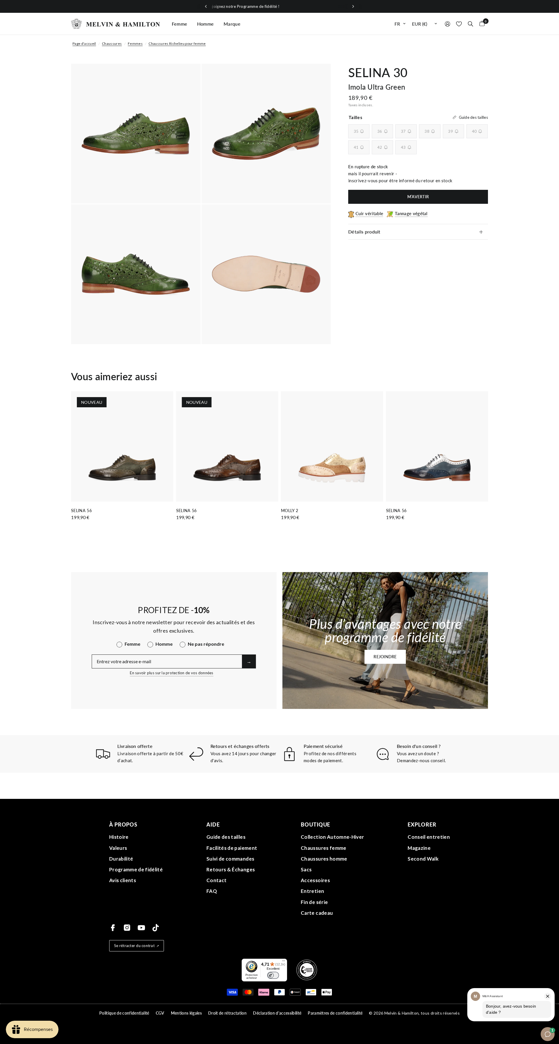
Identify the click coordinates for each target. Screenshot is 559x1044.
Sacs (306, 869)
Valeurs (118, 848)
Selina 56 (81, 510)
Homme (205, 23)
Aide (213, 824)
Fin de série (314, 902)
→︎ (249, 661)
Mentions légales (186, 1013)
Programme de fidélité (136, 869)
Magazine (419, 848)
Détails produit (364, 231)
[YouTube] (141, 927)
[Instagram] (127, 927)
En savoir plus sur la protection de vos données (171, 672)
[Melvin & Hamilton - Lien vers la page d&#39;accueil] (115, 24)
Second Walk (423, 859)
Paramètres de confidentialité (335, 1013)
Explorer (422, 824)
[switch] (273, 975)
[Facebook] (112, 927)
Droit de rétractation (227, 1013)
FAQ (211, 891)
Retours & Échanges (230, 869)
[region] (279, 6)
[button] (385, 657)
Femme (179, 23)
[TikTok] (155, 927)
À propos (123, 824)
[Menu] (283, 962)
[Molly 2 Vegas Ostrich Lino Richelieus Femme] (332, 446)
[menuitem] (179, 24)
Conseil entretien (429, 837)
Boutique (315, 824)
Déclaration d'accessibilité (277, 1013)
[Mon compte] (447, 24)
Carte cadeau (317, 913)
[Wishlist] (459, 24)
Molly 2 (289, 510)
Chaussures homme (324, 859)
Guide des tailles (225, 837)
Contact (216, 880)
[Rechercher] (470, 24)
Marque (232, 23)
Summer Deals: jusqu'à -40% (279, 6)
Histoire (119, 837)
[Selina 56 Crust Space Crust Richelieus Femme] (437, 446)
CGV (160, 1013)
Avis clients (122, 880)
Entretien (312, 891)
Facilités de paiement (231, 848)
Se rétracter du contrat (134, 945)
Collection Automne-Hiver (332, 837)
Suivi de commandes (230, 859)
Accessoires (315, 880)
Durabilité (121, 859)
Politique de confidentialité (124, 1013)
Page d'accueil (84, 43)
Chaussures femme (323, 848)
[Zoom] (188, 76)
